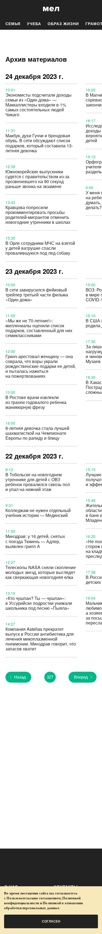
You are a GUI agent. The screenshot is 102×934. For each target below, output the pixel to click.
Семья (12, 24)
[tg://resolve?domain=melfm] (10, 865)
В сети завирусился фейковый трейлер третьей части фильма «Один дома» (36, 295)
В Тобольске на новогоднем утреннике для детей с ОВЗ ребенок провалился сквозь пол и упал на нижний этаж (37, 481)
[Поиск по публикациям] (8, 9)
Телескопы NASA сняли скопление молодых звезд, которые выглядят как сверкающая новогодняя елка (40, 572)
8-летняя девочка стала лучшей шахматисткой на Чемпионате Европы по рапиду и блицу (37, 433)
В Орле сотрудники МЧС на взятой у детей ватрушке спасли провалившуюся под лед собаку (40, 248)
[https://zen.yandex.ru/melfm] (26, 865)
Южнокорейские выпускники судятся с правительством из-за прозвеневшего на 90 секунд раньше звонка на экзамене (37, 178)
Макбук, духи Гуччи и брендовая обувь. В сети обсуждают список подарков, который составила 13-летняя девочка (39, 142)
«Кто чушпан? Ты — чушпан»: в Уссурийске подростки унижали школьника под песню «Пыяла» (38, 603)
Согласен (51, 921)
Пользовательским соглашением (34, 898)
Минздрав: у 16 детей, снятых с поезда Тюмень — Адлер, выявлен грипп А (35, 541)
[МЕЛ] (51, 9)
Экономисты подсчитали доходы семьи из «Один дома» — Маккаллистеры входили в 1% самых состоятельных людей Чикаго (38, 105)
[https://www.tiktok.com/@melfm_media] (58, 865)
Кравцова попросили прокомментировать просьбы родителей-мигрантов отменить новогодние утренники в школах (37, 214)
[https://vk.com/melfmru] (42, 865)
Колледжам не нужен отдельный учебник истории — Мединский (38, 512)
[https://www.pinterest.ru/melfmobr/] (74, 865)
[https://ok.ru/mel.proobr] (90, 865)
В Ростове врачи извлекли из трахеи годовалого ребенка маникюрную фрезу (35, 402)
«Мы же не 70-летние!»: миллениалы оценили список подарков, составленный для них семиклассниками (38, 327)
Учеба (34, 24)
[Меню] (93, 9)
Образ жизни (63, 24)
